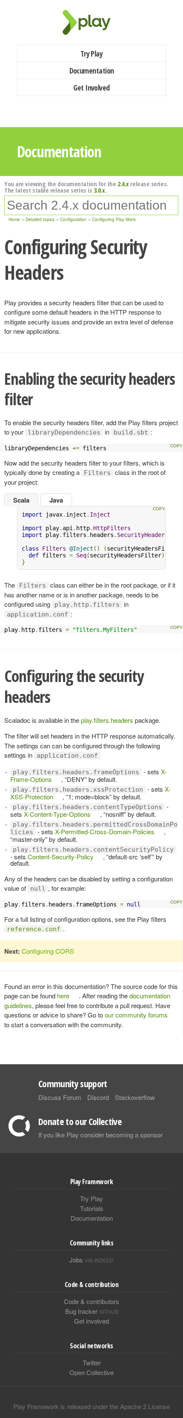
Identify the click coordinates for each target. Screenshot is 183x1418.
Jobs (91, 1259)
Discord (98, 1097)
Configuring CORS (48, 950)
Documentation (91, 70)
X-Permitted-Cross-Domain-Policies (104, 831)
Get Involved (91, 87)
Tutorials (91, 1208)
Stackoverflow (135, 1097)
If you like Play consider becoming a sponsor (100, 1134)
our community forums (136, 1014)
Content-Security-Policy (61, 856)
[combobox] (91, 205)
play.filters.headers (107, 720)
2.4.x (123, 183)
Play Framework (91, 22)
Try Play (91, 53)
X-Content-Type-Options (57, 814)
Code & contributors (91, 1301)
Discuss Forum (59, 1097)
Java (56, 500)
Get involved (91, 1320)
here (63, 995)
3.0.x (99, 190)
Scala (21, 500)
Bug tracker (91, 1311)
